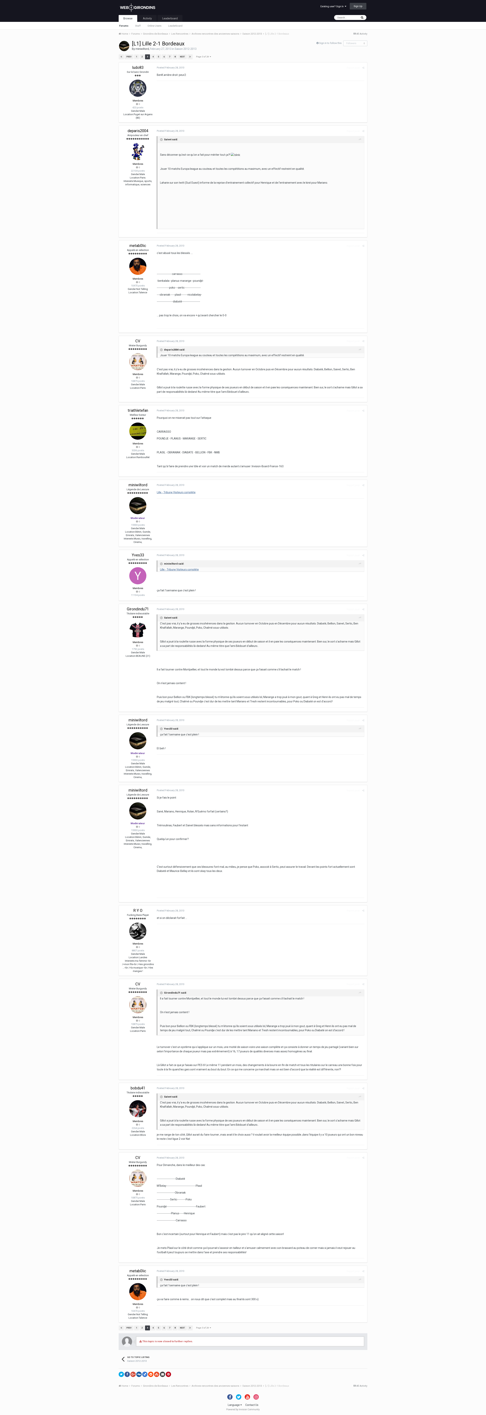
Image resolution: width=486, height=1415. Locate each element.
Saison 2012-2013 (185, 48)
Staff (138, 25)
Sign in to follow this (330, 43)
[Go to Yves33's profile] (137, 575)
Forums (123, 25)
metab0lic (137, 245)
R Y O (137, 910)
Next (182, 57)
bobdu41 (138, 1088)
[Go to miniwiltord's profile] (124, 46)
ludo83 (138, 67)
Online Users (154, 25)
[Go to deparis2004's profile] (137, 151)
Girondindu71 (138, 609)
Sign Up (358, 6)
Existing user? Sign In (332, 6)
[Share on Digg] (139, 1374)
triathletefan (138, 410)
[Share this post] (363, 67)
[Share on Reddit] (150, 1374)
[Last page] (190, 56)
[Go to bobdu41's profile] (137, 1108)
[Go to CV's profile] (137, 361)
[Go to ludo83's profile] (137, 88)
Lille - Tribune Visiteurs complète (176, 492)
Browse (128, 18)
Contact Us (251, 1404)
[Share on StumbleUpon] (156, 1374)
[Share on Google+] (133, 1374)
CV (137, 341)
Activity (147, 18)
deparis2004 (138, 130)
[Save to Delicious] (145, 1374)
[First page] (121, 56)
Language (234, 1404)
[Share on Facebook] (127, 1374)
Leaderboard (175, 25)
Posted (170, 67)
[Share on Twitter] (121, 1374)
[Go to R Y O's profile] (137, 931)
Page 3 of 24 (203, 57)
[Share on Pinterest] (168, 1374)
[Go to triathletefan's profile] (137, 431)
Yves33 (138, 555)
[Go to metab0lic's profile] (137, 266)
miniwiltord (142, 48)
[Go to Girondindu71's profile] (137, 629)
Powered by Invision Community (243, 1409)
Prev (129, 57)
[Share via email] (162, 1374)
